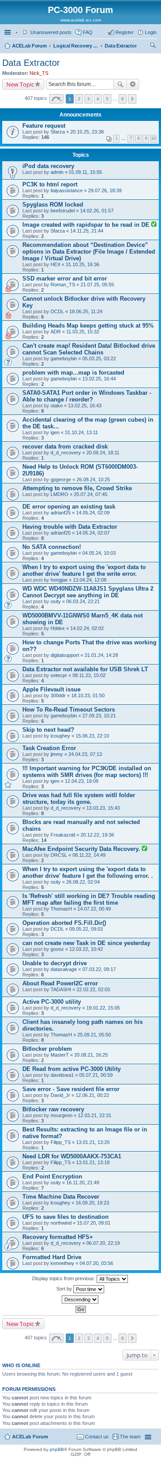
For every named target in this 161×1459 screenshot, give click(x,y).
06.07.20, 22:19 (103, 1243)
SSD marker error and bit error (64, 278)
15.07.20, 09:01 (93, 1223)
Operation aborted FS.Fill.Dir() (64, 922)
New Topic (20, 84)
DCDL (57, 311)
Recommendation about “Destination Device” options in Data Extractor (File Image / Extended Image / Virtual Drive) (88, 252)
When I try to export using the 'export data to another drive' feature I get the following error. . (87, 872)
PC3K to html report (49, 184)
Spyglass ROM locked (52, 204)
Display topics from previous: (64, 1278)
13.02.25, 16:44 (99, 378)
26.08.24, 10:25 (93, 479)
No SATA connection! (51, 547)
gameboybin (64, 358)
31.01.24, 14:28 (101, 655)
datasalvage (64, 969)
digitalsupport (65, 655)
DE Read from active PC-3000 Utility (71, 1069)
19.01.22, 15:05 (103, 1007)
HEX (55, 264)
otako (57, 405)
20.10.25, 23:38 (87, 131)
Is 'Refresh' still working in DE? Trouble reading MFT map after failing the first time (88, 899)
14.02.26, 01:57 (97, 210)
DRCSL (59, 855)
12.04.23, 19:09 (81, 781)
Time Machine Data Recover (60, 1196)
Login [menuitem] (151, 32)
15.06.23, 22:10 (92, 735)
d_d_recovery (66, 452)
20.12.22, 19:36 (97, 834)
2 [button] (79, 98)
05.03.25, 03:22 (99, 358)
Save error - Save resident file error (70, 1089)
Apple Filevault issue (51, 689)
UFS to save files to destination (65, 1216)
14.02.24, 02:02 (87, 628)
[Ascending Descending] (80, 1299)
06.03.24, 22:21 (83, 601)
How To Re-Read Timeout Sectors (68, 709)
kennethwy (62, 1263)
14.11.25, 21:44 (86, 230)
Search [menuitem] (153, 46)
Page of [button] (56, 99)
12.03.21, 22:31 (94, 1115)
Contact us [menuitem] (97, 1436)
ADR (56, 331)
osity (56, 601)
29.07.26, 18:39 (105, 190)
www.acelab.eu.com (80, 19)
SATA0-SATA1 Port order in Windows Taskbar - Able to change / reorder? (86, 396)
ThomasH (61, 908)
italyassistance (67, 190)
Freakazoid (63, 834)
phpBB (57, 1449)
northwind (61, 1223)
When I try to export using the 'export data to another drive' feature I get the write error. (84, 570)
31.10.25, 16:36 (82, 264)
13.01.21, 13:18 (93, 1162)
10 (153, 138)
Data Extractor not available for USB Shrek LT (85, 669)
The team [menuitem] (130, 1436)
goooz (57, 949)
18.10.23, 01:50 (88, 695)
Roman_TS (63, 284)
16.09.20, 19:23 (92, 1202)
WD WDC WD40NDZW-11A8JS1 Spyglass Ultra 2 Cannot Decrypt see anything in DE (87, 592)
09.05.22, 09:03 (86, 929)
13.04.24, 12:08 (89, 580)
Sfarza (58, 131)
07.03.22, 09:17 (99, 969)
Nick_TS (39, 73)
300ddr (58, 695)
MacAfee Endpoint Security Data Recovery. (82, 849)
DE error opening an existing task (68, 506)
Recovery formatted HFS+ (57, 1237)
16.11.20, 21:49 (82, 1182)
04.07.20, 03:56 (96, 1263)
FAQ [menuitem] (88, 32)
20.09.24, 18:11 (102, 452)
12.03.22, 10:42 (86, 949)
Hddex (58, 628)
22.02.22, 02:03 (93, 989)
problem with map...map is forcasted (73, 372)
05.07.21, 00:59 (96, 1075)
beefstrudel (63, 210)
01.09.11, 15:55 (85, 172)
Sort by (64, 1288)
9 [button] (122, 98)
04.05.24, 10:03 (99, 553)
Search (120, 84)
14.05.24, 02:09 (93, 512)
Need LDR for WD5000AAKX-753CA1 (71, 1156)
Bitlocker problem (47, 1048)
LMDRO (59, 494)
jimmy (57, 754)
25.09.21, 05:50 (94, 1034)
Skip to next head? (48, 729)
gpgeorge (61, 479)
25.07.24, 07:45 (90, 494)
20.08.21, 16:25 (91, 1055)
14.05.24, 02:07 (93, 532)
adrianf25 (61, 512)
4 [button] (98, 98)
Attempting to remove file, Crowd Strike (77, 488)
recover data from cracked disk (65, 446)
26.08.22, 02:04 (83, 882)
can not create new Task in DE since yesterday (86, 943)
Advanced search (133, 84)
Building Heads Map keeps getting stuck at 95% (88, 325)
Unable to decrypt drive (54, 963)
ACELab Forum (29, 45)
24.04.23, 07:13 (85, 754)
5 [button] (107, 98)
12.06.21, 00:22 (92, 1095)
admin (57, 172)
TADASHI (61, 989)
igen (55, 432)
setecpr (59, 675)
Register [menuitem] (124, 32)
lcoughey (60, 735)
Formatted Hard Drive (51, 1257)
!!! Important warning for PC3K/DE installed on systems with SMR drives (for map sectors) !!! (86, 771)
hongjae (59, 580)
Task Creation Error (49, 748)
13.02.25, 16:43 (85, 405)
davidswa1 (62, 1075)
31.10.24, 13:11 (81, 432)
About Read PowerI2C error (60, 983)
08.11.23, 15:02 (89, 675)
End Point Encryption (52, 1176)
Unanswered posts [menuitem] (51, 32)
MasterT (60, 1055)
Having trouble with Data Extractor (69, 526)
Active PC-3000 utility (51, 1001)
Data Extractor (120, 45)
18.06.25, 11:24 (85, 311)
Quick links (8, 32)
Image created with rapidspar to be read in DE (86, 224)
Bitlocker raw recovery (53, 1109)
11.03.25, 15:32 (82, 331)
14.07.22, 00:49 (94, 908)
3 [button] (88, 98)
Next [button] (132, 99)
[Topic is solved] (154, 225)
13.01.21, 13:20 (93, 1142)
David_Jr (60, 1095)
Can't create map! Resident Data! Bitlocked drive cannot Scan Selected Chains (88, 349)
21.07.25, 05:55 (97, 284)
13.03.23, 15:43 (103, 808)
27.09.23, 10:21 (99, 715)
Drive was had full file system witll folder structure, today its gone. (78, 798)
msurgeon (61, 1115)
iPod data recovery (48, 166)
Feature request (43, 125)
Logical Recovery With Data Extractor (75, 45)
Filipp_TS (61, 1142)
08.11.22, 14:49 (89, 855)
